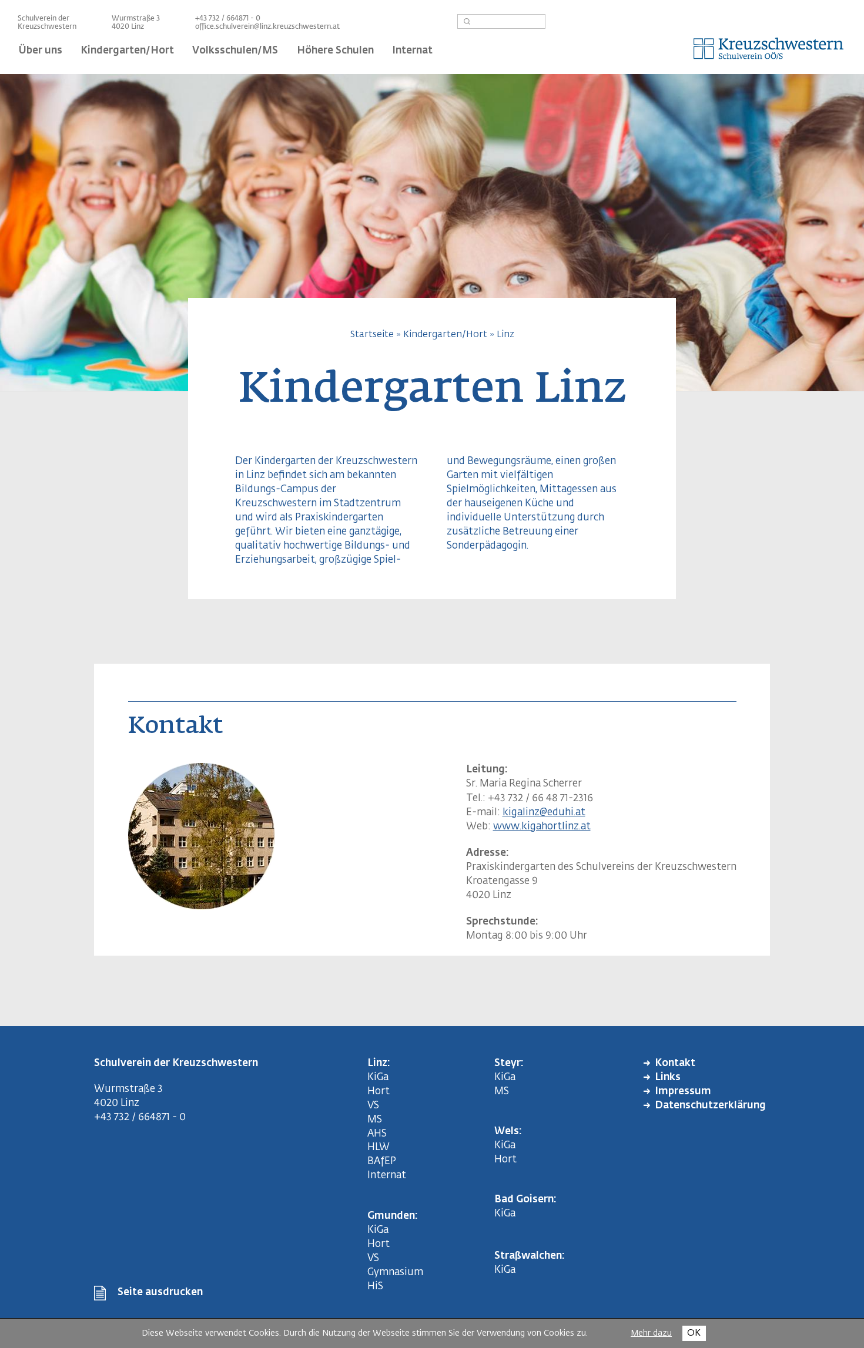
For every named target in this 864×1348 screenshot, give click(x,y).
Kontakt (675, 1063)
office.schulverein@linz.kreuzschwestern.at (267, 27)
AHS (377, 1134)
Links (668, 1078)
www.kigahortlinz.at (542, 827)
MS (377, 1120)
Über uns (40, 51)
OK (694, 1333)
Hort (378, 1092)
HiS (375, 1287)
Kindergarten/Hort (445, 334)
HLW (378, 1147)
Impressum (683, 1092)
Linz (505, 334)
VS (373, 1106)
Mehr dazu (651, 1333)
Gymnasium (395, 1273)
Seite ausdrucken (160, 1292)
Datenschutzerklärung (710, 1106)
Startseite (372, 334)
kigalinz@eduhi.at (544, 813)
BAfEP (381, 1162)
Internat (386, 1176)
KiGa (378, 1078)
